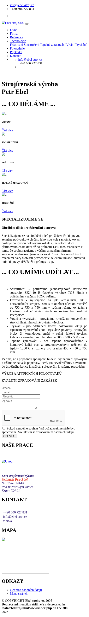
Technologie (18, 41)
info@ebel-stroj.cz (22, 5)
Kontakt (15, 56)
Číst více (7, 130)
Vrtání (70, 44)
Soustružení (31, 44)
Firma (14, 33)
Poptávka (16, 52)
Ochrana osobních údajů (26, 590)
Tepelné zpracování (52, 44)
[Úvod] (7, 461)
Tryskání (81, 44)
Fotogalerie (17, 48)
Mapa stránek (19, 593)
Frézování (16, 44)
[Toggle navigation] (27, 24)
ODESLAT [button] (9, 436)
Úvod (13, 30)
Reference (16, 37)
